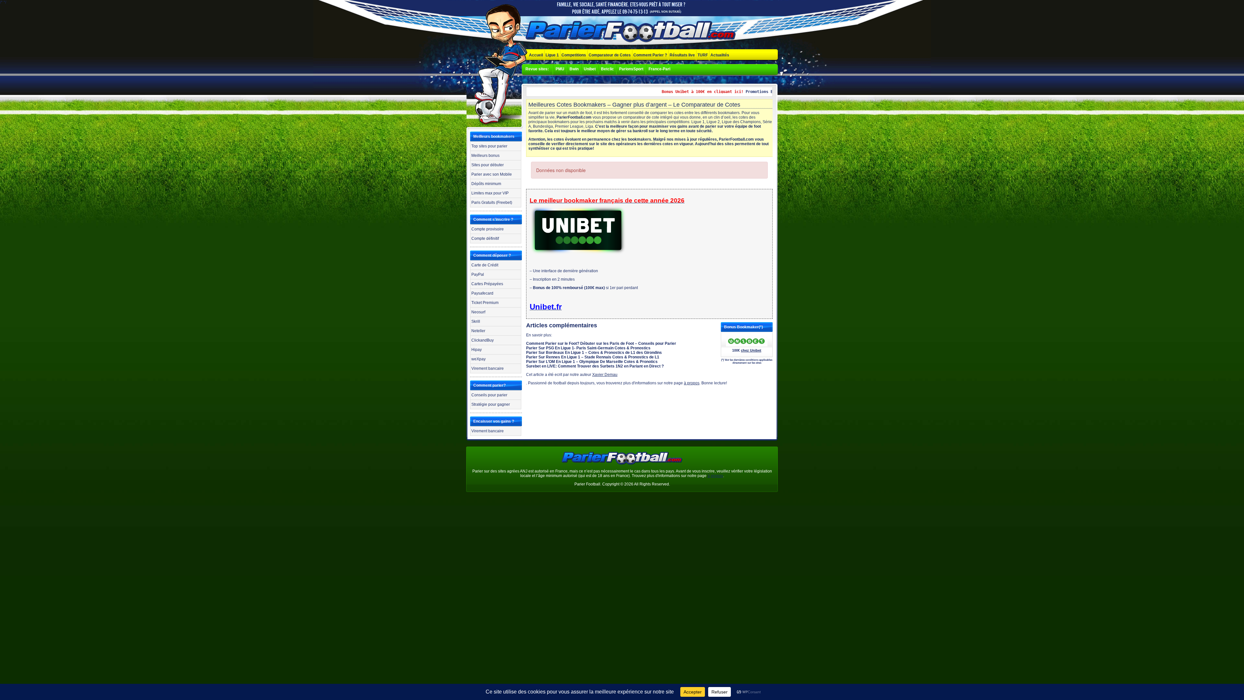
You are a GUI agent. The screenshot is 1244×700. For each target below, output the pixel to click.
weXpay (478, 359)
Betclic (607, 69)
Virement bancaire (487, 368)
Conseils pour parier (489, 395)
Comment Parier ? (650, 55)
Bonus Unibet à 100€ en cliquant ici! (688, 91)
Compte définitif (485, 238)
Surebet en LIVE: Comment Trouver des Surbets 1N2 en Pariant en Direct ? (595, 366)
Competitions (573, 55)
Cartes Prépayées (487, 284)
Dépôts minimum (486, 183)
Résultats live (682, 55)
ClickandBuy (482, 340)
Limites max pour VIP (490, 193)
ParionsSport (631, 69)
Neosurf (478, 312)
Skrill (475, 321)
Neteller (478, 331)
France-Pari (659, 69)
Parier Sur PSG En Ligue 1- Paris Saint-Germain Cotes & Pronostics (588, 348)
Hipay (476, 349)
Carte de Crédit (484, 265)
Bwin (574, 69)
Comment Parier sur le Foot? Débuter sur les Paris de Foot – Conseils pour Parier (601, 343)
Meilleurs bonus (485, 155)
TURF (702, 55)
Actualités (719, 55)
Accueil (536, 55)
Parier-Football (632, 32)
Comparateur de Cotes (610, 55)
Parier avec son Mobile (491, 174)
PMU (560, 69)
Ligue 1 (552, 55)
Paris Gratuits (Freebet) (491, 202)
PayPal (477, 274)
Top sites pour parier (489, 146)
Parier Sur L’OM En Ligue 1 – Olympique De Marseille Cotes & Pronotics (592, 361)
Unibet (590, 69)
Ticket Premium (485, 302)
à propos (691, 383)
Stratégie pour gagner (490, 404)
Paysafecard (482, 293)
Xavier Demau (604, 374)
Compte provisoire (487, 229)
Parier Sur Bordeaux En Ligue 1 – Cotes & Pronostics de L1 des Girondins (594, 352)
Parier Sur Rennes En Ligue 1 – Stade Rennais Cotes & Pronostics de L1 (592, 357)
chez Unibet (751, 350)
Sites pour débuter (487, 165)
